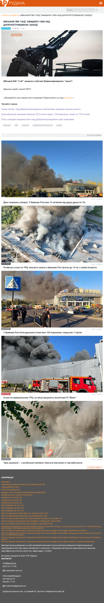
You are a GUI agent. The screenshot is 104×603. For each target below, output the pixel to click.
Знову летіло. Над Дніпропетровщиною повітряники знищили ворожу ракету (41, 109)
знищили (25, 125)
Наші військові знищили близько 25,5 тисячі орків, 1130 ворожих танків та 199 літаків (45, 114)
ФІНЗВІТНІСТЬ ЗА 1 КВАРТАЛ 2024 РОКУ (17, 495)
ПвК (16, 125)
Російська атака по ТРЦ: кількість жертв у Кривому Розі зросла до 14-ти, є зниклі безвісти (50, 267)
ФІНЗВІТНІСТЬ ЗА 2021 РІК (11, 503)
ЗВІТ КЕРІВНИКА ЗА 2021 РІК (12, 505)
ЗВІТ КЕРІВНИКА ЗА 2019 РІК (12, 511)
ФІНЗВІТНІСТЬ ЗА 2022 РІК (11, 500)
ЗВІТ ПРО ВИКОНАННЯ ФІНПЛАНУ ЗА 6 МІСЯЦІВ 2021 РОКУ (24, 516)
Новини (15, 15)
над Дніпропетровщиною (43, 125)
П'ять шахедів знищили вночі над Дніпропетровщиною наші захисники (37, 119)
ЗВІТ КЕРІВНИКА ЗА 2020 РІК (12, 508)
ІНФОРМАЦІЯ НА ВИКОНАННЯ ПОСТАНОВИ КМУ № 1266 (23, 485)
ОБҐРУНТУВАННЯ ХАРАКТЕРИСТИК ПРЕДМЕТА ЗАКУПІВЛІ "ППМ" (27, 524)
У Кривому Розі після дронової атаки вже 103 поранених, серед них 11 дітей (42, 332)
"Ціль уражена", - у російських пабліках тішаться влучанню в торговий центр (42, 463)
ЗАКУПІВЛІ (5, 482)
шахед (59, 125)
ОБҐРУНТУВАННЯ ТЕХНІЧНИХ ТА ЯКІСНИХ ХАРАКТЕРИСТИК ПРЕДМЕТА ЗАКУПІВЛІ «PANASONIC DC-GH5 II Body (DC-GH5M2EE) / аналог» (51, 538)
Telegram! (68, 97)
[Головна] (4, 6)
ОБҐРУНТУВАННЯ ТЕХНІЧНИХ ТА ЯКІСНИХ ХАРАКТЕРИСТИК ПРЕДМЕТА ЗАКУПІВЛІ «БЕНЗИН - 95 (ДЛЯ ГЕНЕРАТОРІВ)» (48, 542)
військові (7, 125)
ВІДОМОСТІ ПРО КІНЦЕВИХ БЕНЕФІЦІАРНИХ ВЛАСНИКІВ (23, 492)
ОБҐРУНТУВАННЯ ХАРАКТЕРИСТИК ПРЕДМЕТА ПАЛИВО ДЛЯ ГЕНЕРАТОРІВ (31, 521)
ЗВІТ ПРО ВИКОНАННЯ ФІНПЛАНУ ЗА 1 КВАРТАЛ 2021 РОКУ (24, 513)
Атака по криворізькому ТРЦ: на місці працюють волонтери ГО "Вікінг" (39, 397)
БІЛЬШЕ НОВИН (95, 468)
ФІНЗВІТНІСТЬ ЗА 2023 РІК (11, 498)
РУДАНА (17, 3)
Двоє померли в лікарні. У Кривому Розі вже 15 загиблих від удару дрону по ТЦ (44, 202)
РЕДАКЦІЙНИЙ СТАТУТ (10, 487)
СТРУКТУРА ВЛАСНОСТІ (10, 490)
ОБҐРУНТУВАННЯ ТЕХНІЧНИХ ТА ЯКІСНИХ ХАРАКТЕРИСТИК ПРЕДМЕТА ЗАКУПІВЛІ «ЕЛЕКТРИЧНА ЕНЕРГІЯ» (44, 531)
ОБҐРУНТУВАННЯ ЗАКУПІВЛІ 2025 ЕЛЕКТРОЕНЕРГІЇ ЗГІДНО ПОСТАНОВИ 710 (31, 519)
